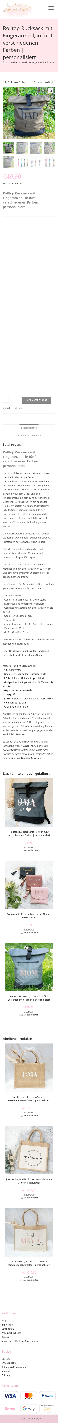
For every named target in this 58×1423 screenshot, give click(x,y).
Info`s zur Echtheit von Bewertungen (20, 1341)
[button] (51, 8)
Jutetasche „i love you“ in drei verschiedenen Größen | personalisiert (29, 1098)
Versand (6, 1371)
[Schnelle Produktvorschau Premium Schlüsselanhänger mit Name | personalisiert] (54, 866)
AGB (4, 1320)
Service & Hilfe (9, 1363)
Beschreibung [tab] (29, 428)
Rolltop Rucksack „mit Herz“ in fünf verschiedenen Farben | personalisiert (29, 833)
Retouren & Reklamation (14, 1367)
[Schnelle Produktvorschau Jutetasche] (54, 1049)
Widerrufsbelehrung (31, 758)
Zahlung (6, 1375)
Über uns (6, 1359)
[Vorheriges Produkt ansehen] (5, 82)
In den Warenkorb (37, 400)
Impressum (7, 1324)
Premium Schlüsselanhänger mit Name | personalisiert (29, 916)
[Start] (4, 62)
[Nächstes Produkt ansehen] (53, 82)
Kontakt (6, 1337)
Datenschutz (8, 1328)
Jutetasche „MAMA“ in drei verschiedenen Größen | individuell (29, 1181)
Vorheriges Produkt (16, 81)
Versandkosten (14, 183)
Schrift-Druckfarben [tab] (29, 435)
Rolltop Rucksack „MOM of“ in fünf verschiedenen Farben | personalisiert (29, 998)
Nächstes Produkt (42, 81)
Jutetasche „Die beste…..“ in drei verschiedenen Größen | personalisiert (29, 1263)
